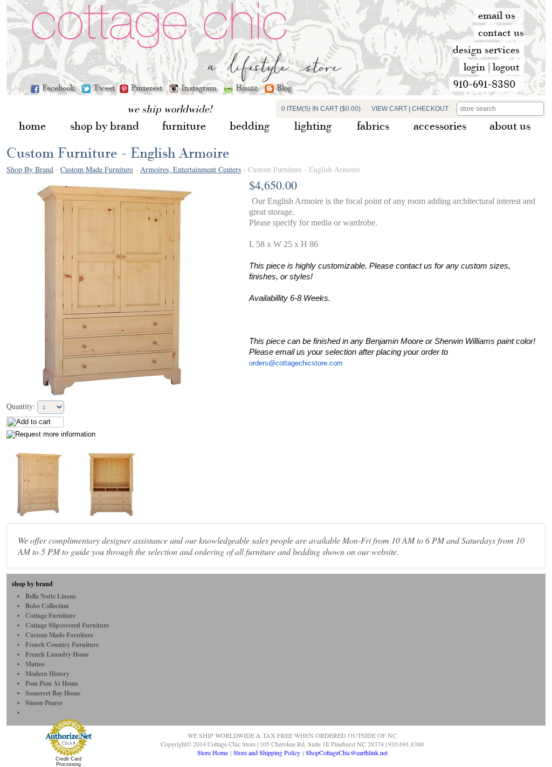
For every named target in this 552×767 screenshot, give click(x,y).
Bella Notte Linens (50, 596)
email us (496, 15)
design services (486, 49)
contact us (501, 32)
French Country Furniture (62, 644)
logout (506, 66)
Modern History (47, 673)
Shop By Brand (29, 169)
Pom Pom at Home (51, 683)
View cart (389, 108)
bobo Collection (47, 605)
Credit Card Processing (68, 761)
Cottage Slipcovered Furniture (67, 625)
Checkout (430, 108)
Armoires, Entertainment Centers (190, 169)
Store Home (212, 752)
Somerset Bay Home (52, 693)
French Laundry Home (57, 654)
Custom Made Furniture (96, 169)
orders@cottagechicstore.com (296, 363)
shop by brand (32, 583)
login (474, 66)
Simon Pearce (44, 702)
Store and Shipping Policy (266, 752)
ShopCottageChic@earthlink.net (347, 752)
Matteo (35, 664)
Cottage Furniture (50, 615)
